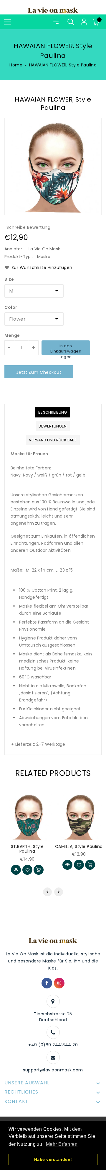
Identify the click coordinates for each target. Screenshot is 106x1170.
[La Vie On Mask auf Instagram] (59, 983)
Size (9, 279)
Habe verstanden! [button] (53, 1159)
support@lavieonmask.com (53, 1070)
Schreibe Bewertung (28, 227)
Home (15, 65)
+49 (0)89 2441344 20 (53, 1045)
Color (10, 307)
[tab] (52, 412)
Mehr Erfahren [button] (62, 1144)
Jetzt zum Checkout (38, 372)
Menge (12, 335)
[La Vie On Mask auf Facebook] (46, 983)
